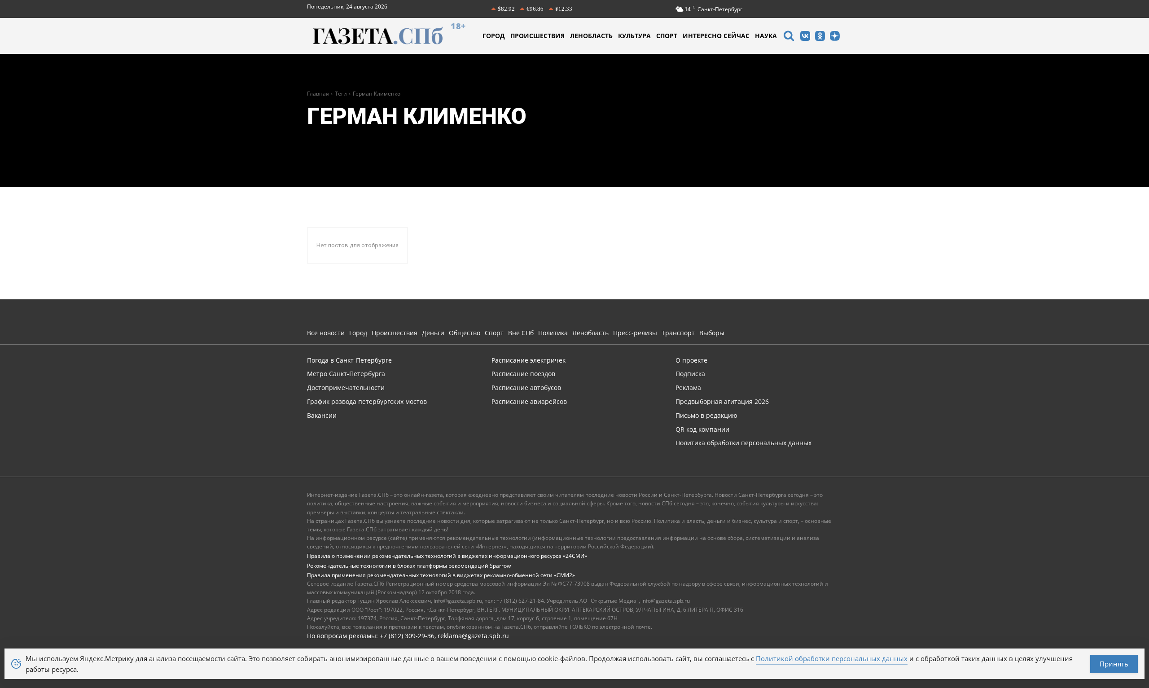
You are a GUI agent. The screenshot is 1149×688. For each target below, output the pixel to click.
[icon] (789, 37)
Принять (1114, 663)
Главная (318, 93)
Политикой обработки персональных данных (832, 658)
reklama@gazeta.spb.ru (473, 635)
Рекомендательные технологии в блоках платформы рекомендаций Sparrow (409, 566)
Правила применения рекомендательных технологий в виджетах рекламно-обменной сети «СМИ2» (441, 575)
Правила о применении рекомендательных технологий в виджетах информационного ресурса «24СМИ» (447, 556)
